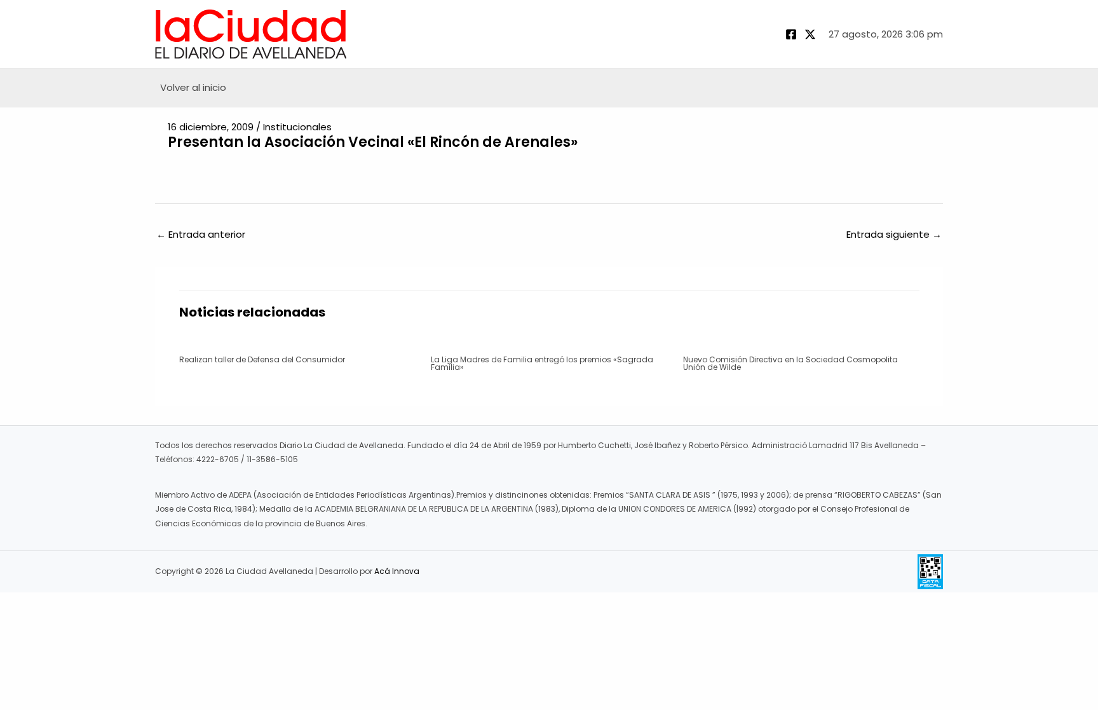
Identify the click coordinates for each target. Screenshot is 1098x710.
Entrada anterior (200, 234)
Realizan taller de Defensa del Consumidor (262, 359)
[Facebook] (791, 34)
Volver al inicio (193, 87)
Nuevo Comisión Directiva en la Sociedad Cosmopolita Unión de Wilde (790, 363)
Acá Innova (396, 571)
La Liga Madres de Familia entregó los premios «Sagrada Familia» (542, 363)
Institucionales (297, 126)
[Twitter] (810, 34)
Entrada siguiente (894, 234)
